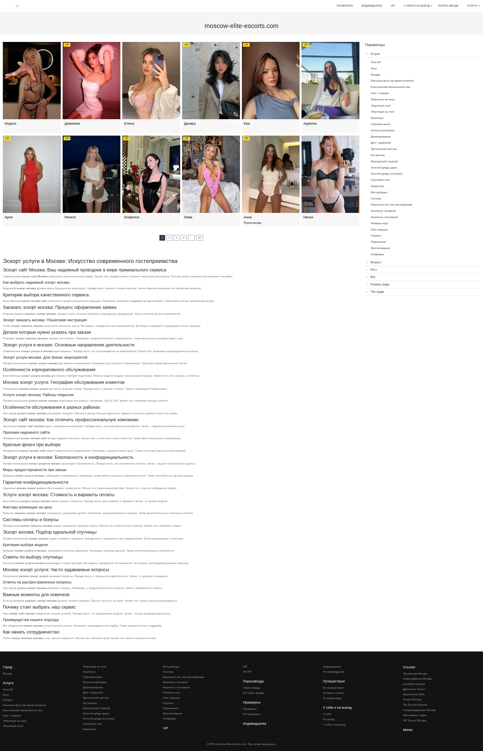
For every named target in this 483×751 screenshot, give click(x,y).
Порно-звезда (448, 5)
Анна (248, 217)
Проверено (345, 5)
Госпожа (168, 671)
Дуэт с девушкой (93, 692)
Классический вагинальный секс (23, 710)
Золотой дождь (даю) (96, 713)
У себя (327, 713)
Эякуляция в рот (13, 725)
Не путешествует (333, 687)
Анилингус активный (175, 682)
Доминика (72, 123)
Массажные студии (415, 715)
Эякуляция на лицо (15, 720)
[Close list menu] (367, 54)
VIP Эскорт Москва (414, 720)
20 (199, 237)
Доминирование (93, 687)
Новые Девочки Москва (417, 678)
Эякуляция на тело (94, 666)
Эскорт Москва (412, 699)
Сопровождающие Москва (419, 710)
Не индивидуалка (334, 671)
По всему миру (332, 698)
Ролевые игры (171, 692)
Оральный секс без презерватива (183, 676)
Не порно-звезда (253, 692)
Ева (247, 123)
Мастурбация (171, 666)
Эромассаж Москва (415, 673)
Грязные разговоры (95, 682)
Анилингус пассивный (176, 687)
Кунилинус (89, 671)
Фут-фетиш (90, 703)
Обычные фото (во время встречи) (24, 705)
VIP (393, 5)
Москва (7, 673)
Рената (70, 217)
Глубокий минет (92, 676)
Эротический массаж (96, 697)
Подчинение (170, 708)
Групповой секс (92, 723)
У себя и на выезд (334, 724)
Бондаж (7, 699)
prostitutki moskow (414, 683)
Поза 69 (8, 689)
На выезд (329, 719)
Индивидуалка (371, 5)
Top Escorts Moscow (415, 704)
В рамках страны (333, 692)
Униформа (169, 718)
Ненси (308, 217)
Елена (129, 123)
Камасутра (89, 729)
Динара (190, 123)
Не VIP (247, 671)
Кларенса (131, 217)
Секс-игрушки (171, 697)
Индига (10, 123)
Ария (9, 217)
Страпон (168, 703)
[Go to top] (477, 735)
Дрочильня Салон (414, 689)
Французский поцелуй (96, 708)
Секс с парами (12, 715)
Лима (188, 217)
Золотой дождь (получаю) (99, 718)
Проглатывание (172, 713)
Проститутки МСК (414, 694)
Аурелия (310, 123)
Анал (6, 694)
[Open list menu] (367, 262)
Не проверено (252, 713)
